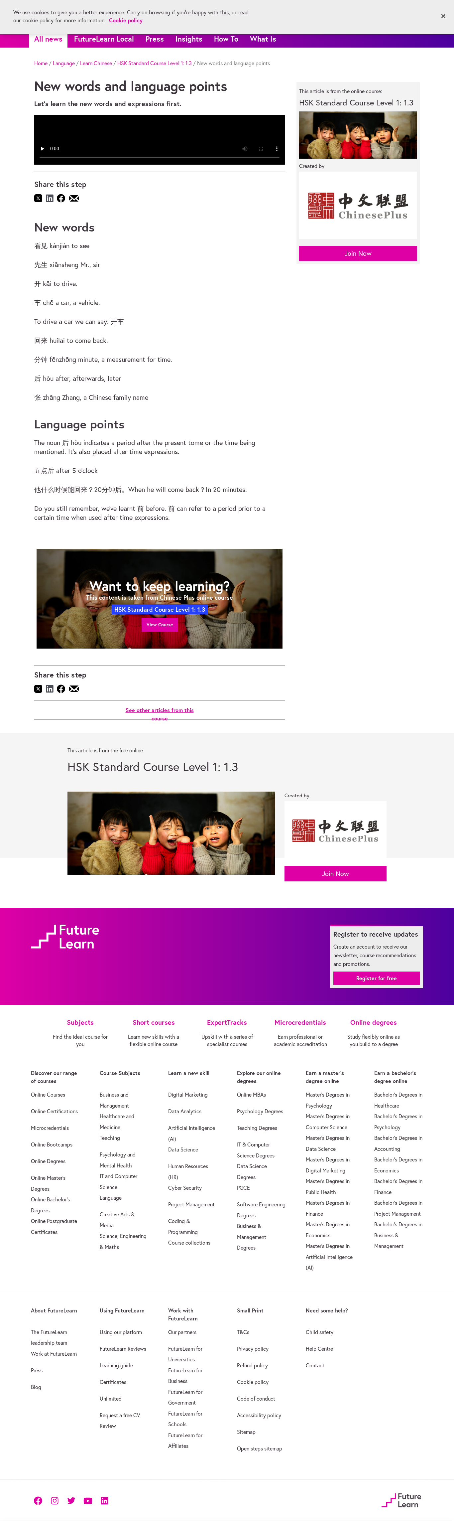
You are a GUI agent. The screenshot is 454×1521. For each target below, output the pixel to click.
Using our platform (121, 1332)
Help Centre (319, 1348)
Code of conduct (256, 1398)
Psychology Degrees (260, 1111)
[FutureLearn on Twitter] (71, 1500)
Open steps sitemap (259, 1448)
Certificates (113, 1382)
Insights (188, 39)
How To (226, 39)
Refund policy (252, 1365)
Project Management (191, 1204)
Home (41, 63)
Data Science (183, 1149)
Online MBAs (251, 1094)
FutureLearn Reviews (123, 1348)
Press (155, 39)
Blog (36, 1387)
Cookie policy (253, 1382)
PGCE (243, 1187)
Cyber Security (185, 1187)
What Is (263, 39)
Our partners (182, 1332)
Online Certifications (54, 1111)
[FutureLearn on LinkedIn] (104, 1500)
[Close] (443, 16)
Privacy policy (253, 1348)
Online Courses (48, 1094)
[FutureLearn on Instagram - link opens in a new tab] (54, 1500)
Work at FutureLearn (54, 1353)
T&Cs (243, 1332)
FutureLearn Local (104, 39)
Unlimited (111, 1398)
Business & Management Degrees (251, 1237)
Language (64, 63)
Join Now (358, 253)
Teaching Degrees (257, 1128)
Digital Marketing (188, 1094)
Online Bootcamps (51, 1144)
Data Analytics (184, 1111)
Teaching (110, 1138)
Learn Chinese (96, 63)
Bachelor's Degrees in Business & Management (398, 1235)
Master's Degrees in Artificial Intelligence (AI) (329, 1257)
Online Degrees (48, 1161)
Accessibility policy (259, 1415)
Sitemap (246, 1432)
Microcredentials (50, 1128)
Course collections (189, 1242)
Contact (315, 1365)
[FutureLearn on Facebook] (39, 1500)
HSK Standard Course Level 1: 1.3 (154, 63)
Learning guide (116, 1365)
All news (48, 39)
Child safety (319, 1332)
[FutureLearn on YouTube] (87, 1500)
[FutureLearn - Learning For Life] (401, 1499)
